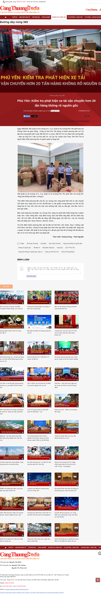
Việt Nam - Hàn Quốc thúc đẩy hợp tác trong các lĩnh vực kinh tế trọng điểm (66, 385)
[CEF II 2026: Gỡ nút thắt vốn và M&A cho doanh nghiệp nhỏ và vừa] (39, 374)
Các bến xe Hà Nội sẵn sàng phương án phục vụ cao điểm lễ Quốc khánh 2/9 (11, 385)
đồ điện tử (37, 247)
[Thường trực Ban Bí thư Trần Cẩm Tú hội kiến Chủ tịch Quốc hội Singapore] (39, 503)
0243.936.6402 (21, 586)
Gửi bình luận (31, 276)
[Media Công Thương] (20, 9)
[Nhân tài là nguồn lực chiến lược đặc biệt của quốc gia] (12, 530)
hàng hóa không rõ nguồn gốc (72, 243)
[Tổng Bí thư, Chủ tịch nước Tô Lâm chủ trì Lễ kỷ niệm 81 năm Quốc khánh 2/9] (67, 321)
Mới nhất (6, 286)
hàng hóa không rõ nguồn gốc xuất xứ (30, 252)
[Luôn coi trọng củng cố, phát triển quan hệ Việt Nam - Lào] (39, 400)
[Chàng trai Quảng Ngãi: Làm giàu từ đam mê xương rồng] (39, 297)
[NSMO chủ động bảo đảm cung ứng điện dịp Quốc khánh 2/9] (12, 479)
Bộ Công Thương (32, 243)
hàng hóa (60, 247)
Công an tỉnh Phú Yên (52, 252)
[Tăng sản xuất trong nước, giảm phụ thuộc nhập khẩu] (39, 530)
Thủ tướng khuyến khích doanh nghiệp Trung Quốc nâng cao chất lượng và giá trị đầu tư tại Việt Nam (38, 438)
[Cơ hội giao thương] (5, 17)
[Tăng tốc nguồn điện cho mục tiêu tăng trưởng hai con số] (67, 427)
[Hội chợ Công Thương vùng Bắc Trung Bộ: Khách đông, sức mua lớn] (12, 297)
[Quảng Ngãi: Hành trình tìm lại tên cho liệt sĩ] (12, 321)
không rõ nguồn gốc (24, 247)
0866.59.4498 (21, 1)
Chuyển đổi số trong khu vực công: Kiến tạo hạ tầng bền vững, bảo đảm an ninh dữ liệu (66, 515)
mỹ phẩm (43, 243)
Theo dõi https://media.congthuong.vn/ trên (36, 111)
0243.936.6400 (7, 586)
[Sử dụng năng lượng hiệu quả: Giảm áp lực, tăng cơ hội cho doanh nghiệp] (67, 348)
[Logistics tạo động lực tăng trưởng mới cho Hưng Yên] (39, 479)
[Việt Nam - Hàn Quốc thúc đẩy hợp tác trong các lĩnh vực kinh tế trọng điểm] (67, 374)
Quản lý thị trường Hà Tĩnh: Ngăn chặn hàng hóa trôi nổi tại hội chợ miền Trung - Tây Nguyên (65, 464)
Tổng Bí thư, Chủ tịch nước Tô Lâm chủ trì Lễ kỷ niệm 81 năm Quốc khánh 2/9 (66, 333)
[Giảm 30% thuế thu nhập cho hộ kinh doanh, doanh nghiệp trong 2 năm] (12, 503)
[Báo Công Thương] (91, 10)
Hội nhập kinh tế (24, 17)
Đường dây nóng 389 (59, 17)
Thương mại (36, 17)
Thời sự (14, 17)
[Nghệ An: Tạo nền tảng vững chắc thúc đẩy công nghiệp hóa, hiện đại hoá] (12, 427)
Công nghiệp (46, 17)
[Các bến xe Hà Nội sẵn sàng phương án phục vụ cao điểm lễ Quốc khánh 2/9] (12, 374)
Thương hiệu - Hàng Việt (89, 547)
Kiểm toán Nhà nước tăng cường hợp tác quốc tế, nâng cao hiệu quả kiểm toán (11, 412)
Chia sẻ (28, 116)
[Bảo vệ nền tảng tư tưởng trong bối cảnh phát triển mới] (67, 297)
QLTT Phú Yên (70, 247)
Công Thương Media (67, 252)
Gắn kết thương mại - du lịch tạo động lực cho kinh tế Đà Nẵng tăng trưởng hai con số (12, 359)
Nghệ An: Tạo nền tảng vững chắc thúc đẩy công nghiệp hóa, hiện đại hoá (11, 438)
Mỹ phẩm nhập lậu (48, 247)
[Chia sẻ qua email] (85, 116)
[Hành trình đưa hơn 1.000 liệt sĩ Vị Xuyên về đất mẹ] (39, 348)
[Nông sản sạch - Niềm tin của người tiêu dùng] (67, 400)
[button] (56, 60)
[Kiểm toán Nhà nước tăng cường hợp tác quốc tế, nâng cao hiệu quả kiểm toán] (12, 400)
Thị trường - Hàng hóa (75, 17)
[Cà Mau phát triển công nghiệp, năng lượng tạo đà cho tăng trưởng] (12, 453)
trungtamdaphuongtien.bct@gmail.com (16, 589)
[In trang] (88, 116)
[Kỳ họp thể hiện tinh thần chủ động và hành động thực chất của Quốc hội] (67, 479)
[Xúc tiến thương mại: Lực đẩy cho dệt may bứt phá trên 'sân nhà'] (39, 453)
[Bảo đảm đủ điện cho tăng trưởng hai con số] (39, 321)
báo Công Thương (55, 243)
